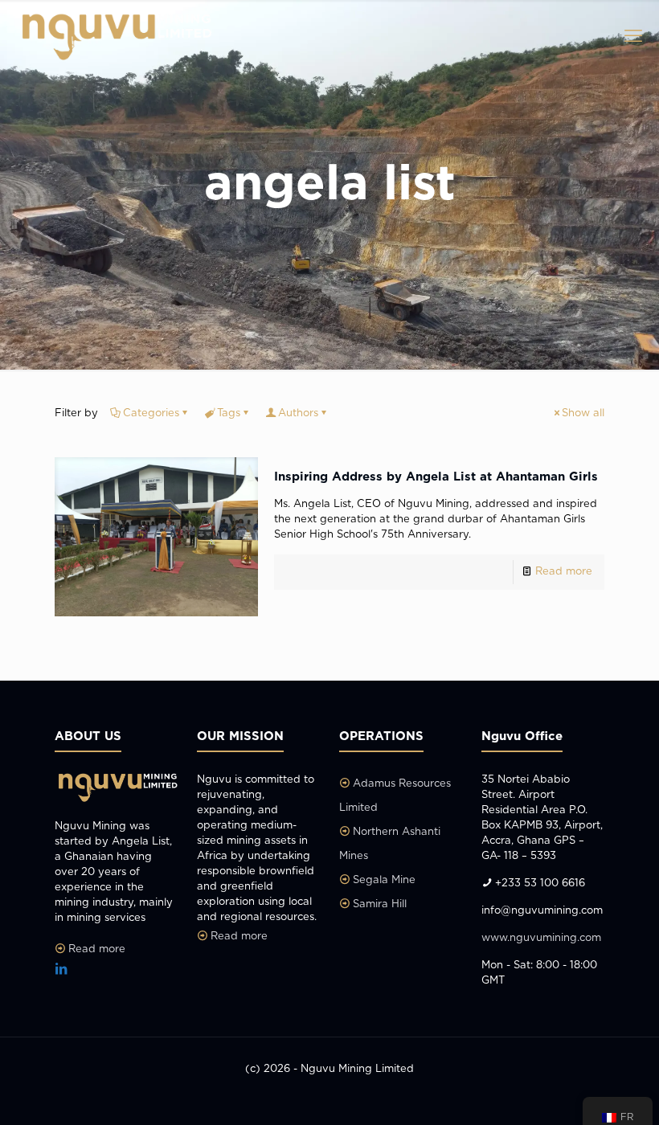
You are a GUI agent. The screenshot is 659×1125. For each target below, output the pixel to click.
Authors (298, 413)
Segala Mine (384, 880)
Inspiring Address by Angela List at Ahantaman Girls (436, 477)
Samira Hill (380, 904)
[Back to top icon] (582, 1092)
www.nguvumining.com (541, 938)
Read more (563, 572)
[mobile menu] (633, 36)
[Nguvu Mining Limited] (114, 36)
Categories (151, 413)
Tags (228, 413)
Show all (583, 413)
